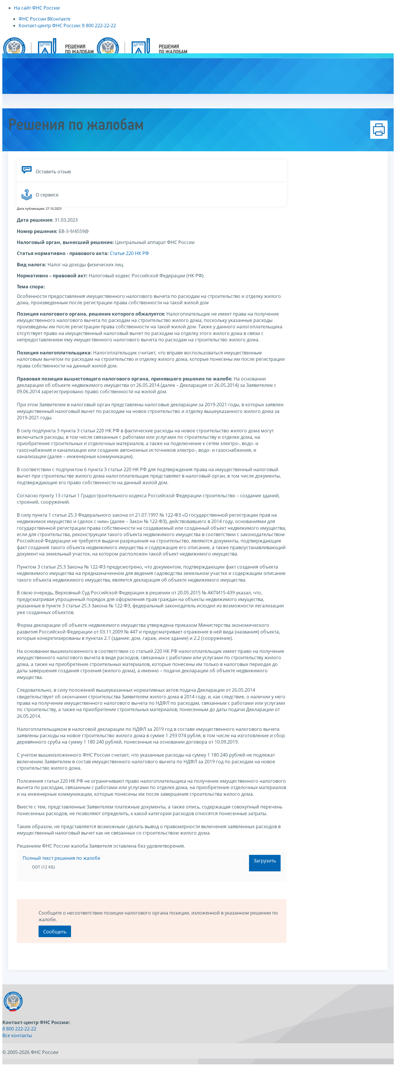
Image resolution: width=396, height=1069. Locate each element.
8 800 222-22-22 (19, 1029)
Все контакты (17, 1035)
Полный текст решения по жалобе (61, 858)
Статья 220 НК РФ (129, 253)
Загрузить (265, 860)
